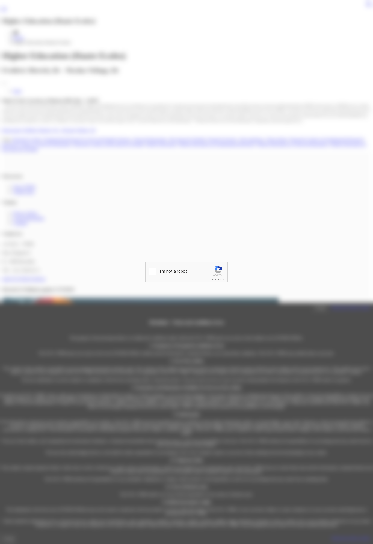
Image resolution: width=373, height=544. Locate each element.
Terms (221, 279)
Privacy (213, 279)
